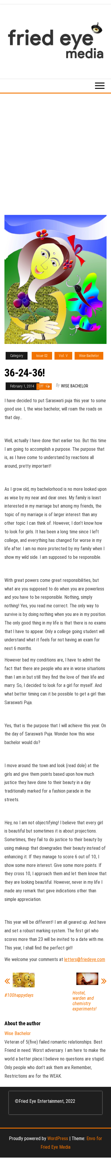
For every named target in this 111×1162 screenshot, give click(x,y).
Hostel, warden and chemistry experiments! (84, 1001)
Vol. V (63, 356)
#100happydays (18, 995)
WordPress (57, 1138)
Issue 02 (42, 356)
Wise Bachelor (89, 356)
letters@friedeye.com (84, 959)
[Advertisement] (55, 151)
